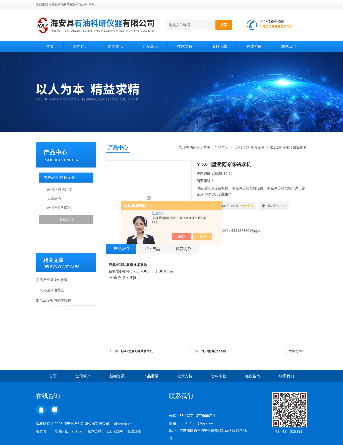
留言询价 (183, 249)
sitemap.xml (123, 424)
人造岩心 (54, 199)
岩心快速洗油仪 (59, 190)
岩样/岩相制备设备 (59, 177)
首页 (50, 46)
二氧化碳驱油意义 (50, 290)
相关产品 (152, 249)
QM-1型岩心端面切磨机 (137, 351)
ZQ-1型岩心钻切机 (213, 351)
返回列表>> (297, 351)
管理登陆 (134, 431)
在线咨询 (254, 46)
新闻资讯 (115, 46)
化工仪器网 (114, 431)
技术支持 (184, 46)
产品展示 (150, 46)
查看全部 (66, 219)
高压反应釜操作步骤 (52, 280)
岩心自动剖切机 (59, 208)
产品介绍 (121, 249)
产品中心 (55, 152)
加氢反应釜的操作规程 (53, 300)
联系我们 (288, 46)
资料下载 (219, 46)
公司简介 (80, 46)
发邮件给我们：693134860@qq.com (235, 231)
